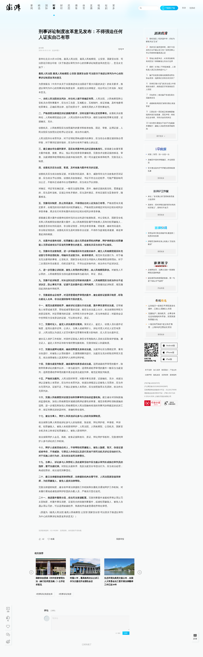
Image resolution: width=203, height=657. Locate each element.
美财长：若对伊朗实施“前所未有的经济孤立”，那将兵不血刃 (161, 206)
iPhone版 (170, 352)
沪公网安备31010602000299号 (156, 386)
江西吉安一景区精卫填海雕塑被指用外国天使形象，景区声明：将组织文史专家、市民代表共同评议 (160, 115)
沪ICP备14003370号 (152, 383)
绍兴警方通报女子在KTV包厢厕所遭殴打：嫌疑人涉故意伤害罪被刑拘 (160, 126)
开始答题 (161, 288)
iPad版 (169, 359)
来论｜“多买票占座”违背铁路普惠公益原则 (161, 197)
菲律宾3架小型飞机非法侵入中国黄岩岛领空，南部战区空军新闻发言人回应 (161, 86)
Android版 (170, 345)
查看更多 (161, 178)
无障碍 (192, 8)
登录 (184, 8)
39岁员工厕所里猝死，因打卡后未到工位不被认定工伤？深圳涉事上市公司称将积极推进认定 (160, 50)
